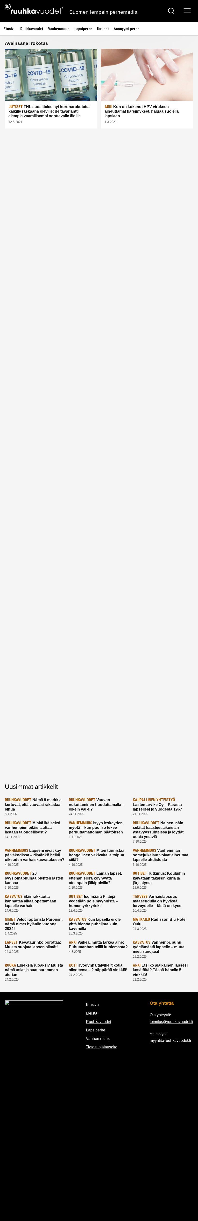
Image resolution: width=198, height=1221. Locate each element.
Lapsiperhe (83, 29)
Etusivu (9, 29)
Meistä (91, 1013)
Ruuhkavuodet (31, 29)
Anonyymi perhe (126, 29)
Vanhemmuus (59, 29)
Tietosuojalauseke (101, 1047)
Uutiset (103, 29)
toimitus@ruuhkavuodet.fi (171, 1022)
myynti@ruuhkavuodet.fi (170, 1040)
